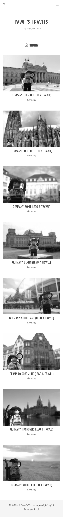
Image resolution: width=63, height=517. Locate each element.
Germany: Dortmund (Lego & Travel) (31, 373)
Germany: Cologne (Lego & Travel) (31, 151)
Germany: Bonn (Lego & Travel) (31, 206)
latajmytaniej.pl (31, 509)
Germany (31, 100)
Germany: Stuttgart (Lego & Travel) (31, 318)
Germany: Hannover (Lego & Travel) (31, 429)
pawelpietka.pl (45, 505)
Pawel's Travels (28, 505)
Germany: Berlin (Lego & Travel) (31, 262)
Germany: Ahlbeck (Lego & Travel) (31, 485)
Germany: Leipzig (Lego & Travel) (31, 95)
